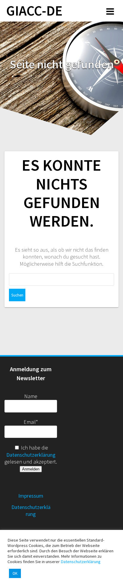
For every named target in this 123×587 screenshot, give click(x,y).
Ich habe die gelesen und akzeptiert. (30, 454)
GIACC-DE (34, 11)
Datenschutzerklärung (31, 454)
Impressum (30, 495)
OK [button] (15, 573)
